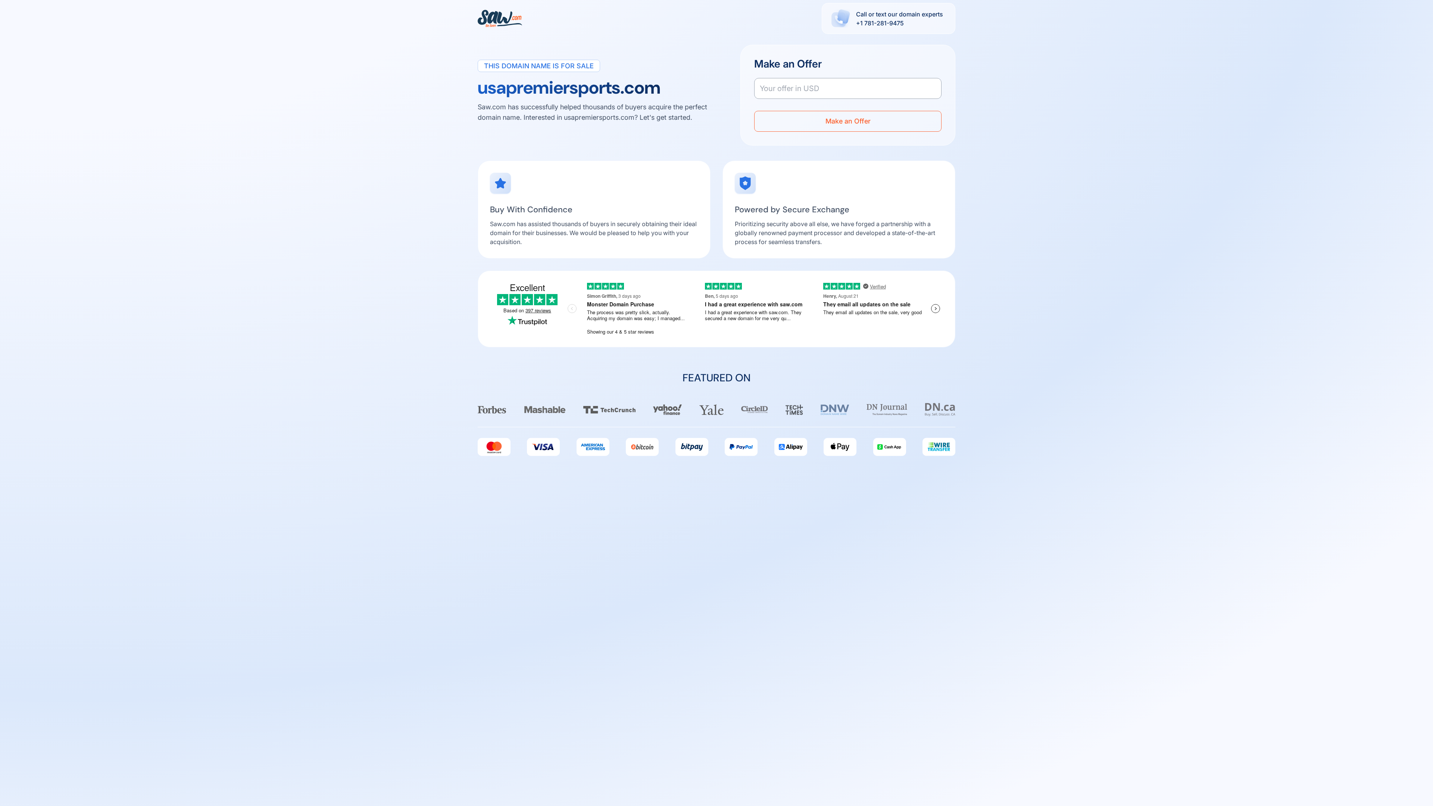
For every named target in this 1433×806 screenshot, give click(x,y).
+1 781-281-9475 (880, 23)
